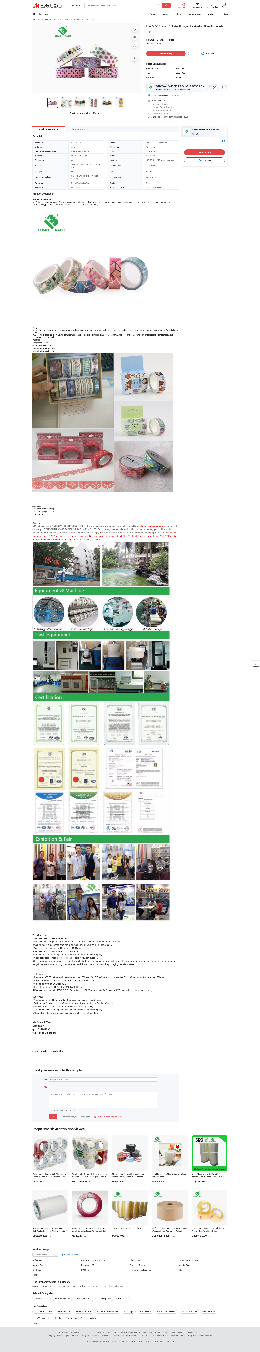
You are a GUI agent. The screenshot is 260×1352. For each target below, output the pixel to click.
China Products (77, 1332)
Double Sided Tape (89, 1265)
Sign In (151, 116)
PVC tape (85, 1270)
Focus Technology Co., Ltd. (112, 1341)
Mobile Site (189, 1332)
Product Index (177, 1332)
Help (179, 14)
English (66, 1335)
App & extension (194, 14)
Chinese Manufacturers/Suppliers (98, 1332)
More (34, 1323)
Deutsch (125, 1335)
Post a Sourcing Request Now (108, 1116)
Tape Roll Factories (84, 1311)
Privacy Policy (170, 1341)
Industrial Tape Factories (107, 1311)
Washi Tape (128, 1311)
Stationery (57, 19)
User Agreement (145, 1341)
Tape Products (64, 1311)
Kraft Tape (36, 1270)
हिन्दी (166, 1335)
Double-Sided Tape (84, 1298)
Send (53, 1116)
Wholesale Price (134, 1332)
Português (85, 1335)
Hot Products (64, 1332)
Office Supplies (45, 19)
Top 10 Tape (40, 1318)
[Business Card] (223, 140)
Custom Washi (145, 1311)
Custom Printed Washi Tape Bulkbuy (81, 1318)
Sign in (224, 7)
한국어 (152, 1335)
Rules (225, 14)
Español (75, 1335)
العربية (144, 1335)
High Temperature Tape (188, 1260)
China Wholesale (119, 1332)
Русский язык (106, 1335)
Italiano (116, 1335)
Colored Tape (121, 1298)
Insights (198, 1332)
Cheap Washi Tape (189, 1311)
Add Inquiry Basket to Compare (87, 112)
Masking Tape (184, 1265)
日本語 (159, 1335)
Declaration (158, 1341)
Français (95, 1335)
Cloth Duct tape (136, 1260)
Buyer (165, 14)
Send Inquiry (166, 53)
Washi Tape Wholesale (166, 1311)
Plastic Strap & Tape (62, 1298)
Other (181, 1270)
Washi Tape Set (208, 1311)
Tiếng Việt (192, 1335)
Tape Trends (56, 1318)
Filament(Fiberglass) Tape (141, 1270)
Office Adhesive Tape (71, 19)
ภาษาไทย (174, 1335)
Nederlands (135, 1335)
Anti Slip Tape (38, 1265)
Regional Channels (162, 1332)
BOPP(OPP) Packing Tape (92, 1260)
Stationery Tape (136, 1265)
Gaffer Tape (37, 1260)
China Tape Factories (43, 1311)
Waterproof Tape (88, 19)
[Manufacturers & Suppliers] (47, 5)
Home (34, 19)
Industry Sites (147, 1332)
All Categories (42, 14)
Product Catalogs (70, 1254)
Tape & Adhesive (41, 1298)
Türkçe (183, 1335)
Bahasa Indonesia (205, 1335)
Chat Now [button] (209, 53)
